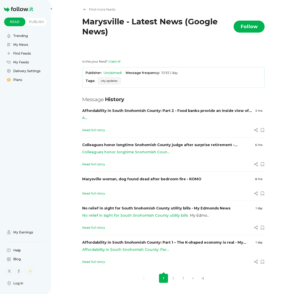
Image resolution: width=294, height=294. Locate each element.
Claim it (114, 61)
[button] (15, 283)
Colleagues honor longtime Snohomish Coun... (126, 152)
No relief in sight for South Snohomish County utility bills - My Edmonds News (156, 208)
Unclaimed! (112, 73)
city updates (109, 80)
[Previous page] (153, 278)
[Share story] (256, 130)
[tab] (14, 21)
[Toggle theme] (30, 271)
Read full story (93, 130)
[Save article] (262, 130)
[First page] (143, 278)
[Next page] (192, 278)
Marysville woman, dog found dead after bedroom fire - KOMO (141, 179)
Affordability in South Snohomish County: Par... (125, 249)
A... (84, 118)
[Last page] (202, 278)
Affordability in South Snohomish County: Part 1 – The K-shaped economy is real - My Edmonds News (162, 242)
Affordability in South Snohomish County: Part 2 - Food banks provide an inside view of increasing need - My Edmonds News (165, 111)
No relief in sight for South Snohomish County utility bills (135, 215)
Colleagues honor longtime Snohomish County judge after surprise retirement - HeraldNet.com (158, 145)
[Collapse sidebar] (51, 8)
